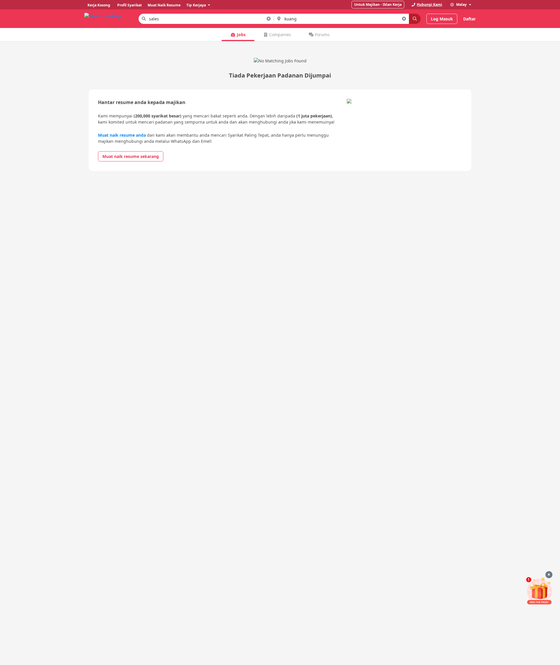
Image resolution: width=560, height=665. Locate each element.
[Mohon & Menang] (539, 590)
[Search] (415, 19)
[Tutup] (548, 574)
